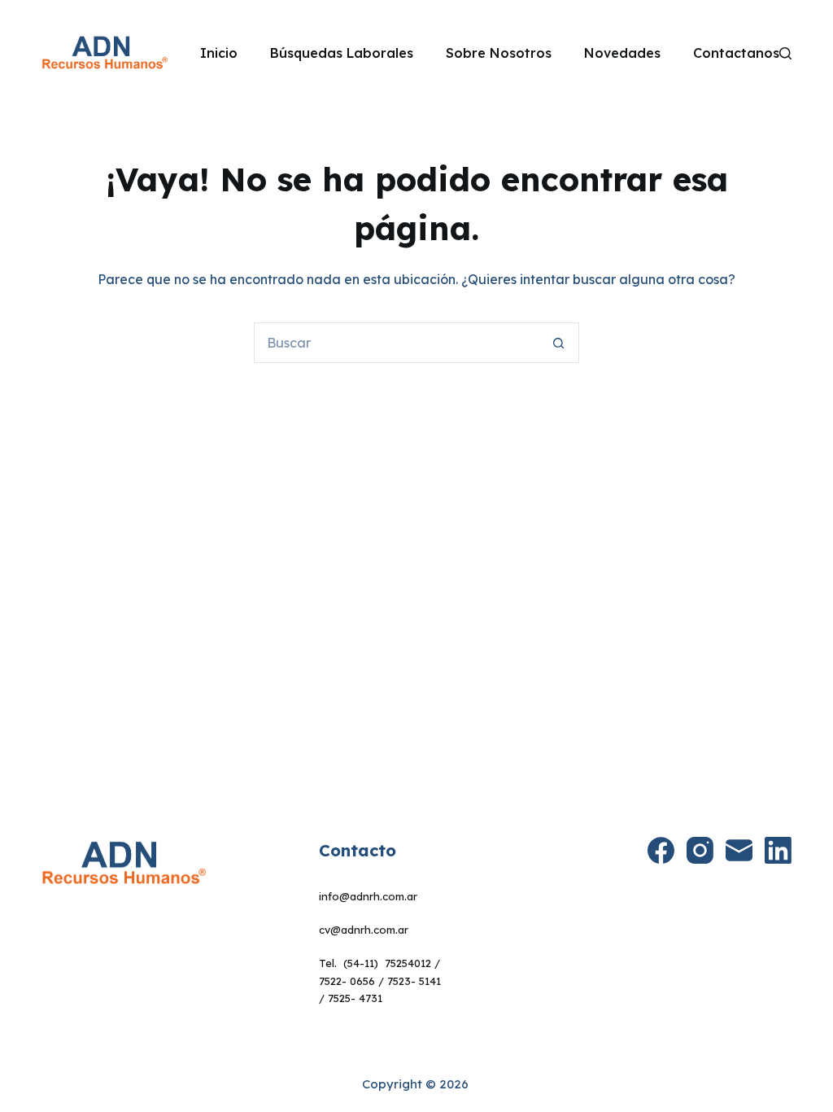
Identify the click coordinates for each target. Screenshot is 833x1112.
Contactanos (736, 53)
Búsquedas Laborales (341, 53)
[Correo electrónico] (739, 850)
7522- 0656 (347, 980)
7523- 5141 (414, 980)
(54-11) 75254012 (387, 963)
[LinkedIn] (778, 850)
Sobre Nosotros (499, 53)
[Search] (785, 53)
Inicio (219, 53)
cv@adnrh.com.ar (363, 929)
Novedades (622, 53)
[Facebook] (661, 850)
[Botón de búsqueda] (559, 342)
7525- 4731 (355, 998)
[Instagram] (700, 850)
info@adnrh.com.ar (368, 896)
